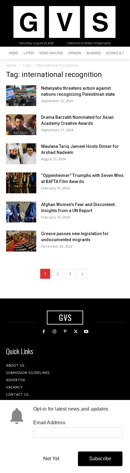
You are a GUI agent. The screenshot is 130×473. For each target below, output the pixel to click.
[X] (76, 331)
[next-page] (82, 274)
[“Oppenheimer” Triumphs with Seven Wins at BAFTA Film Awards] (21, 182)
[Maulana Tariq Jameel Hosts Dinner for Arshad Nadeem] (21, 153)
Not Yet (51, 458)
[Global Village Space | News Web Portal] (64, 22)
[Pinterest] (65, 331)
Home (11, 65)
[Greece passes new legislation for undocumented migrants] (21, 241)
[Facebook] (43, 331)
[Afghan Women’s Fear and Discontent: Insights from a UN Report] (21, 212)
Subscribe (100, 458)
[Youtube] (86, 331)
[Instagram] (54, 331)
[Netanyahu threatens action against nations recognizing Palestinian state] (21, 95)
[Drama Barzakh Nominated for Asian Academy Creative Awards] (21, 124)
